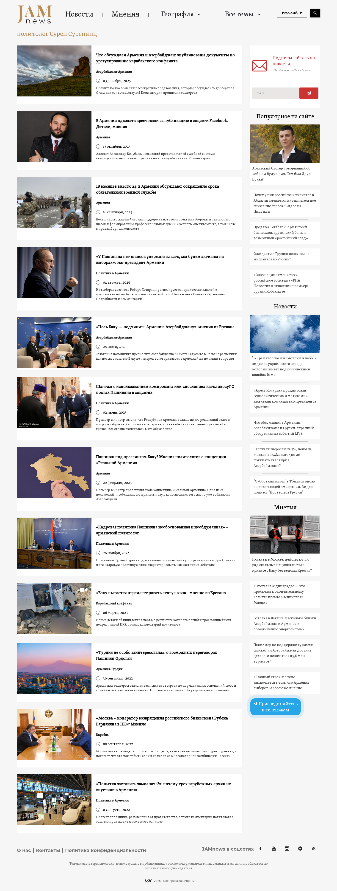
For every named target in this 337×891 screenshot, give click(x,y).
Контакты (48, 850)
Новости (79, 14)
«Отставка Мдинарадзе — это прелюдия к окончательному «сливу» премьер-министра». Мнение (279, 594)
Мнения (125, 14)
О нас (24, 850)
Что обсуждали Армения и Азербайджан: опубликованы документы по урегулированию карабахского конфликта (165, 58)
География (177, 14)
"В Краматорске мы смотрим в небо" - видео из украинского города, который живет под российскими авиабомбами (284, 366)
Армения (103, 137)
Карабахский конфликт (114, 604)
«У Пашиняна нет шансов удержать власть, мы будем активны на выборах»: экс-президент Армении (160, 259)
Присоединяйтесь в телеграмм (278, 707)
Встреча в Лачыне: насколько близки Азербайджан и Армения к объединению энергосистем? (285, 624)
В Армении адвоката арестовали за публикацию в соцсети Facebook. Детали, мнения (162, 124)
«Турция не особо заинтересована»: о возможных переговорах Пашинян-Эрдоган (156, 655)
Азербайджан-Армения (114, 72)
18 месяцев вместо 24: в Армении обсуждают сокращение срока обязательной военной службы (157, 189)
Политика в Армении (112, 273)
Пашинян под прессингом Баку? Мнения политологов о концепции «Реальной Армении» (161, 460)
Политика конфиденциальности (105, 850)
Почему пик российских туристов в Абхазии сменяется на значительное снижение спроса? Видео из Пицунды (285, 203)
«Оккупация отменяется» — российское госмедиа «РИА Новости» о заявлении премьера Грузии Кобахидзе (281, 283)
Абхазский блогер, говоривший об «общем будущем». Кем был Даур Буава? (281, 174)
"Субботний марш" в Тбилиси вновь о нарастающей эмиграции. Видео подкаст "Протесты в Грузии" (284, 487)
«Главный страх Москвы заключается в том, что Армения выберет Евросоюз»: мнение (281, 683)
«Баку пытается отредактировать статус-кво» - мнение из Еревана (161, 593)
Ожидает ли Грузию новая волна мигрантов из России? (281, 257)
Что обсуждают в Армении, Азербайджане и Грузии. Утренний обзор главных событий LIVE (284, 428)
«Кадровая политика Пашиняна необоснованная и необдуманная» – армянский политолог (162, 530)
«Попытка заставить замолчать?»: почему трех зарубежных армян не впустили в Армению (163, 787)
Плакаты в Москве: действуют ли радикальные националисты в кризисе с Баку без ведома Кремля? (282, 565)
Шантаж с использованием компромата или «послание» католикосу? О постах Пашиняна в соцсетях (165, 389)
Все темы (239, 14)
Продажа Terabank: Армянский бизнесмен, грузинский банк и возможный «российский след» (281, 233)
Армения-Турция (109, 669)
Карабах (102, 735)
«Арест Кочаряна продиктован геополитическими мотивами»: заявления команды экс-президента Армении (285, 398)
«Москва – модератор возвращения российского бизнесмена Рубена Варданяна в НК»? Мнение (162, 721)
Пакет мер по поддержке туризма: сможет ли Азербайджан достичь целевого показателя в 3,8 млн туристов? (283, 653)
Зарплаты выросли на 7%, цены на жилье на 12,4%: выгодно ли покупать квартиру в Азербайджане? (283, 457)
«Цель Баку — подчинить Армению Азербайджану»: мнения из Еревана (165, 327)
